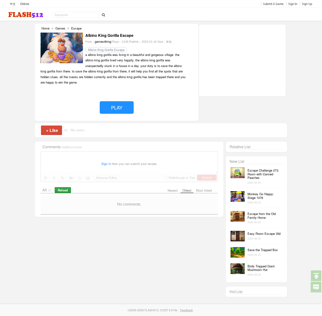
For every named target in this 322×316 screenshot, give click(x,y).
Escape (76, 28)
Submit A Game (273, 4)
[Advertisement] (242, 60)
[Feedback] (316, 286)
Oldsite (24, 4)
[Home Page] (26, 15)
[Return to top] (316, 275)
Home (45, 28)
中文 (13, 4)
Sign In (292, 4)
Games (60, 28)
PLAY (116, 107)
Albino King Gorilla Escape (106, 49)
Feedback (186, 310)
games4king (103, 41)
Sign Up (307, 4)
